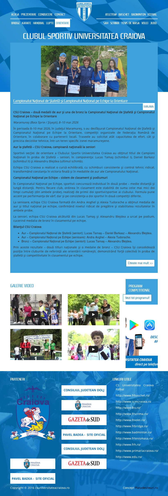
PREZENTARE (28, 14)
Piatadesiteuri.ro (146, 488)
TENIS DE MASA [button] (130, 23)
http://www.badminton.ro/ (134, 432)
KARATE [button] (26, 23)
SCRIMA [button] (114, 23)
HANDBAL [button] (38, 23)
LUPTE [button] (50, 23)
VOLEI (145, 23)
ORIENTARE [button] (62, 23)
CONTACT (60, 14)
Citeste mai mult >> (140, 263)
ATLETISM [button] (111, 14)
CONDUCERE (45, 14)
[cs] (32, 412)
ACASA (15, 14)
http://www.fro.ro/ (128, 408)
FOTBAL (152, 14)
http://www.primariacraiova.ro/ (137, 451)
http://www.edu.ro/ (129, 457)
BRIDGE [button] (15, 23)
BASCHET (124, 14)
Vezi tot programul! (137, 298)
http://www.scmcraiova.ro (133, 401)
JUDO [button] (153, 23)
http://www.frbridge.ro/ (132, 426)
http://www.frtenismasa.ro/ (134, 438)
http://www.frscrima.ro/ (132, 414)
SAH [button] (105, 23)
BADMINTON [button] (138, 14)
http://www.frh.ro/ (128, 444)
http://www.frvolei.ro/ (130, 420)
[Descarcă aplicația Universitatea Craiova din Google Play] (134, 325)
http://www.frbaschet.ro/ (133, 395)
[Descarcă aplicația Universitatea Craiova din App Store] (149, 325)
